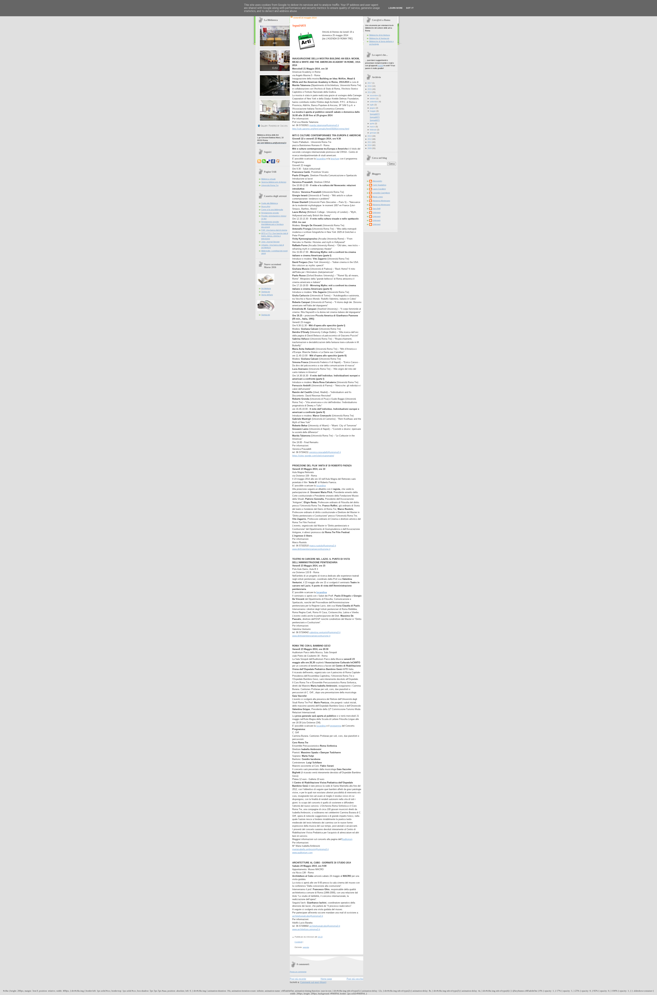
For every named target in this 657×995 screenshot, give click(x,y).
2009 (370, 148)
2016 (370, 86)
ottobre (373, 99)
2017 (370, 83)
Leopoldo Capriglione (381, 193)
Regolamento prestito (270, 213)
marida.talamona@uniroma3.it (324, 125)
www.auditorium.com (302, 852)
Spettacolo (265, 292)
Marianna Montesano (381, 201)
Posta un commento (298, 972)
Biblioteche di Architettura (379, 35)
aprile (372, 123)
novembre (374, 95)
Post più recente (298, 979)
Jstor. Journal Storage (270, 242)
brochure (335, 158)
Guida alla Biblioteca (269, 203)
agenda (306, 947)
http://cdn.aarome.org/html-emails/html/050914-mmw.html (320, 128)
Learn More (395, 8)
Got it (410, 8)
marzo (372, 127)
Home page (326, 979)
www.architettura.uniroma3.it (306, 929)
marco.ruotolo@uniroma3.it (322, 545)
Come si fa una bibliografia (272, 210)
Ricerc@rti (265, 206)
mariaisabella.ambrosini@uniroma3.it (310, 849)
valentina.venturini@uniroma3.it (324, 632)
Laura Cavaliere (379, 189)
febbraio (373, 130)
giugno (372, 108)
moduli (380, 65)
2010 (370, 145)
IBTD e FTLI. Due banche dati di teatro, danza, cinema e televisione (274, 236)
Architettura (266, 288)
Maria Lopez (378, 197)
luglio (372, 105)
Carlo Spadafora (379, 185)
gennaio (373, 133)
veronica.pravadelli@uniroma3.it (325, 452)
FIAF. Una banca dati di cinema (274, 230)
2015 (370, 89)
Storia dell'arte (267, 295)
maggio (373, 111)
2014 (370, 92)
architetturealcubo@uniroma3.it (307, 916)
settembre (374, 102)
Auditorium (347, 839)
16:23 (320, 937)
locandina (321, 158)
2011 (370, 142)
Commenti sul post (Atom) (313, 982)
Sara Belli (376, 209)
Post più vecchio (355, 979)
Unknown (377, 212)
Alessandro (377, 181)
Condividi (298, 942)
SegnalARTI (299, 25)
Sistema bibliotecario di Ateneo (273, 182)
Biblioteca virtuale (268, 179)
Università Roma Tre (270, 185)
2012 (370, 139)
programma (335, 726)
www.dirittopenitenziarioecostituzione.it (311, 549)
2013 (370, 136)
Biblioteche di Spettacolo (379, 38)
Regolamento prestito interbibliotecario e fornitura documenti (272, 224)
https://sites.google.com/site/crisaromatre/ (313, 455)
